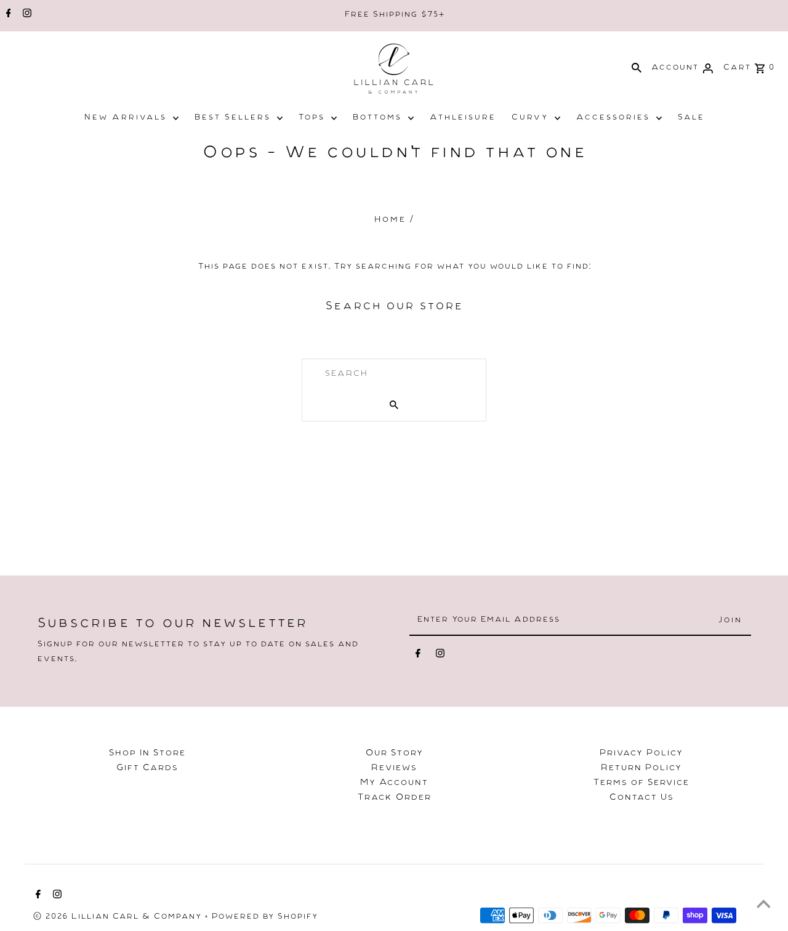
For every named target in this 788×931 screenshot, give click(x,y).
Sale (690, 118)
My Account (394, 784)
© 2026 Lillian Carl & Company (118, 917)
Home (390, 221)
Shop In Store (146, 754)
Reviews (394, 769)
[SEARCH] (637, 68)
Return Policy (640, 769)
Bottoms (376, 118)
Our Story (394, 754)
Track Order (394, 798)
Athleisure (462, 118)
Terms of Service (641, 784)
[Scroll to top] (763, 906)
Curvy (529, 118)
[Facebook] (7, 15)
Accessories (612, 118)
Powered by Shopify (264, 917)
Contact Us (641, 798)
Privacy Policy (641, 754)
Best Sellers (232, 118)
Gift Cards (147, 769)
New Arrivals (125, 118)
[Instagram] (25, 15)
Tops (311, 118)
